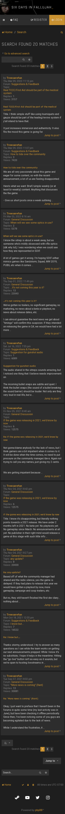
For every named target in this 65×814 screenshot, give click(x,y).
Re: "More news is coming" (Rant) (20, 698)
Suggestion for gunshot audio (26, 352)
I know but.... (17, 623)
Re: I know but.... (11, 637)
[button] (51, 66)
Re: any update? (12, 572)
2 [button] (47, 66)
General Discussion (22, 219)
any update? (17, 558)
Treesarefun (14, 77)
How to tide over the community (27, 154)
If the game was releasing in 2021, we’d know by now (30, 422)
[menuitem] (14, 20)
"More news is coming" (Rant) (26, 685)
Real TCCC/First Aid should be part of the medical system (30, 92)
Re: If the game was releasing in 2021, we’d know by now (30, 438)
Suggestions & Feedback (25, 84)
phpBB (38, 810)
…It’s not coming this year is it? (27, 287)
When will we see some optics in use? (31, 222)
